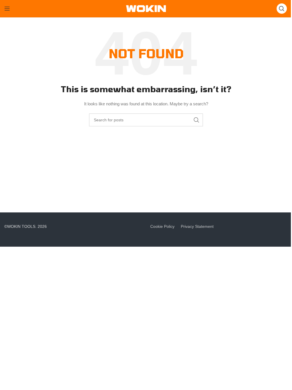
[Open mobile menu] (7, 8)
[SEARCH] (196, 119)
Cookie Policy (162, 226)
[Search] (282, 8)
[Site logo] (146, 8)
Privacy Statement (197, 226)
